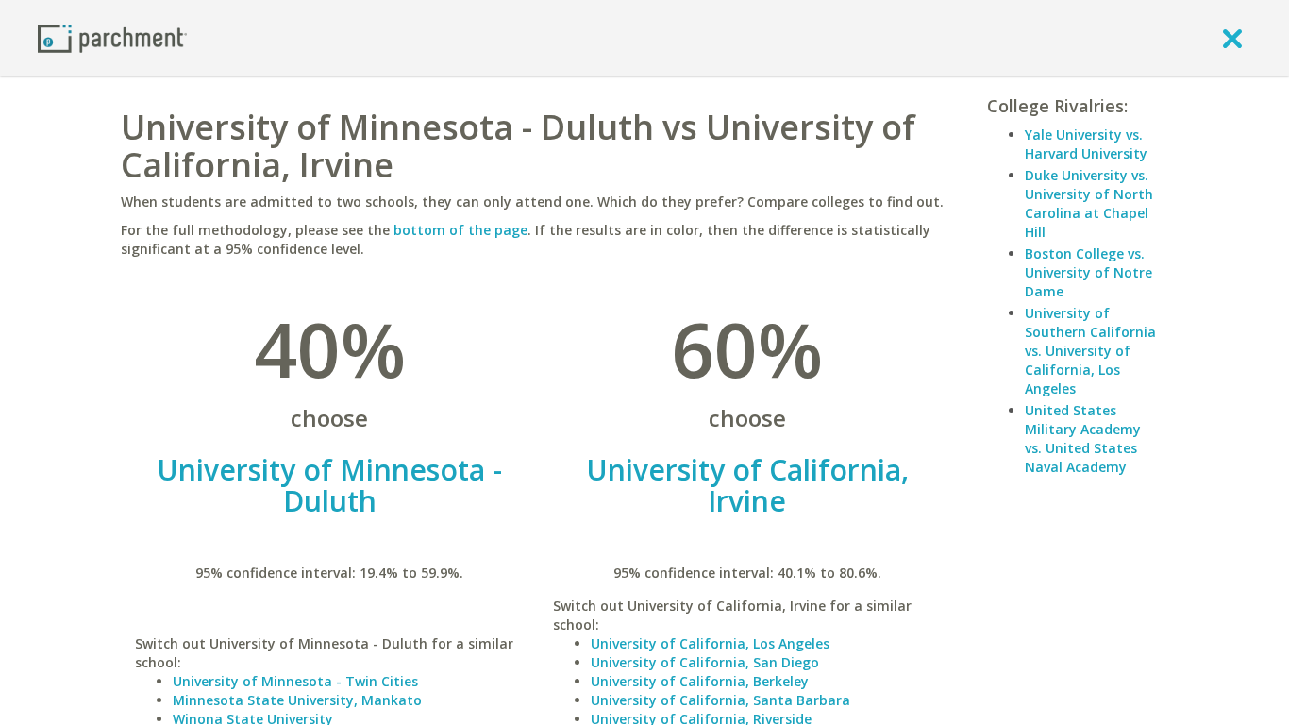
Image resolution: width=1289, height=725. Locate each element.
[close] (1232, 37)
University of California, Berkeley (700, 681)
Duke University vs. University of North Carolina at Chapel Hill (1089, 203)
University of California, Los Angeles (710, 643)
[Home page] (112, 37)
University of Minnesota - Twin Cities (295, 681)
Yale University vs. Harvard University (1086, 144)
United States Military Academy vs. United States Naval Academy (1083, 438)
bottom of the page (460, 230)
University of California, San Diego (705, 662)
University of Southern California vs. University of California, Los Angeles (1090, 350)
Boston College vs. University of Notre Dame (1088, 272)
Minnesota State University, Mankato (297, 700)
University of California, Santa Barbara (720, 700)
